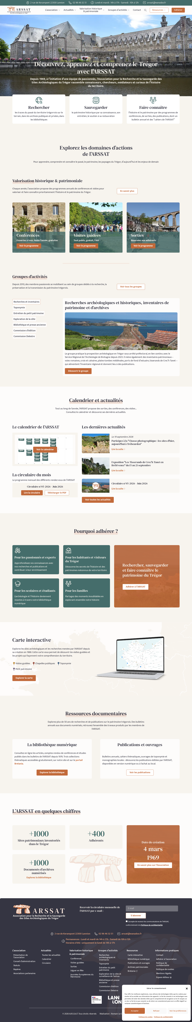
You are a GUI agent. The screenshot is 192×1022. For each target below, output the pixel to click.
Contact (137, 10)
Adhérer (178, 10)
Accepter (135, 1010)
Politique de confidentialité (163, 1017)
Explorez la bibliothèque (39, 878)
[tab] (26, 301)
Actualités (69, 10)
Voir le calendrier (45, 450)
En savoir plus (127, 191)
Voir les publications (140, 772)
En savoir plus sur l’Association (153, 865)
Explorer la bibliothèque (52, 772)
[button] (186, 988)
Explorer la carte (24, 678)
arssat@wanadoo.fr (131, 934)
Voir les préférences (178, 1010)
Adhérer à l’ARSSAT (135, 587)
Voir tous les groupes (131, 287)
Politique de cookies (146, 1017)
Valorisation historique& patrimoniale (91, 10)
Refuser (156, 1010)
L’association (51, 10)
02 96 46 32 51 (79, 3)
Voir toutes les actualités (97, 500)
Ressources (157, 10)
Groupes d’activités (117, 10)
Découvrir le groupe (78, 371)
